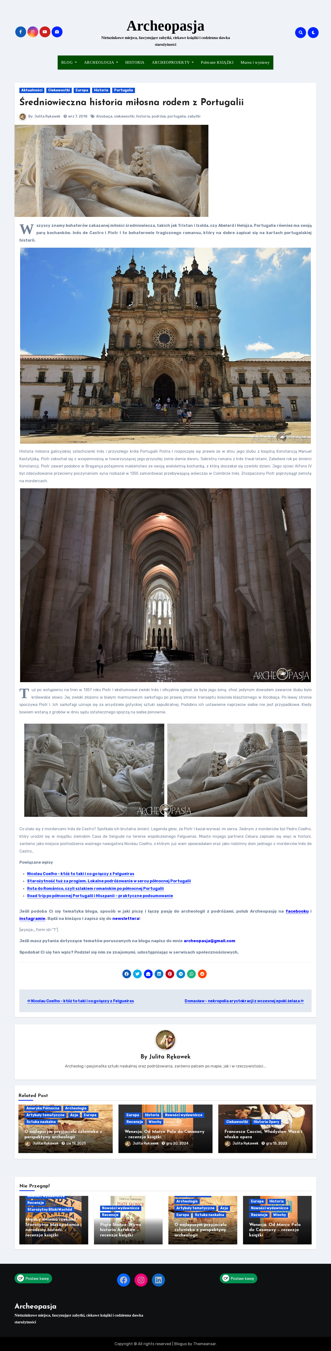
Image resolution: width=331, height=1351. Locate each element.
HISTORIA (135, 62)
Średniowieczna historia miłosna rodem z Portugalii (131, 103)
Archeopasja (165, 26)
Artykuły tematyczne (45, 1115)
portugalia (176, 116)
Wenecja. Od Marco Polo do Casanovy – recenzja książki (275, 1230)
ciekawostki (124, 116)
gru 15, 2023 (276, 1143)
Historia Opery (266, 1122)
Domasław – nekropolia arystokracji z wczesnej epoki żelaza (242, 1001)
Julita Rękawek (47, 116)
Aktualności (31, 90)
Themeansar (204, 1344)
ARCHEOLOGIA (99, 62)
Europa (82, 90)
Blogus (180, 1344)
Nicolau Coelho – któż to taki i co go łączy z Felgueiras (80, 873)
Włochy (155, 1122)
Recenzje (134, 1122)
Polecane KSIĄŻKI (217, 62)
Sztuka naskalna (41, 1122)
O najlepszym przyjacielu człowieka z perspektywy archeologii (200, 1230)
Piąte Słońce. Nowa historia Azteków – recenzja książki (120, 1230)
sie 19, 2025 (76, 1143)
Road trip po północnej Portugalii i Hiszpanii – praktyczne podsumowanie (100, 895)
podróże (159, 116)
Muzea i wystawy (255, 62)
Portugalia (123, 90)
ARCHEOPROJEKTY (171, 62)
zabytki (194, 116)
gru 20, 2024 (177, 1143)
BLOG (67, 62)
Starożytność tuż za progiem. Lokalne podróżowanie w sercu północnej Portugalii (109, 881)
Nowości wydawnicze (183, 1115)
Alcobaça (104, 116)
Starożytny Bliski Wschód (49, 1210)
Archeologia (76, 1108)
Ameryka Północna (42, 1108)
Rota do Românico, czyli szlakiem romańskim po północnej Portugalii (95, 888)
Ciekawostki (59, 90)
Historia (101, 90)
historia (143, 116)
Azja (74, 1115)
